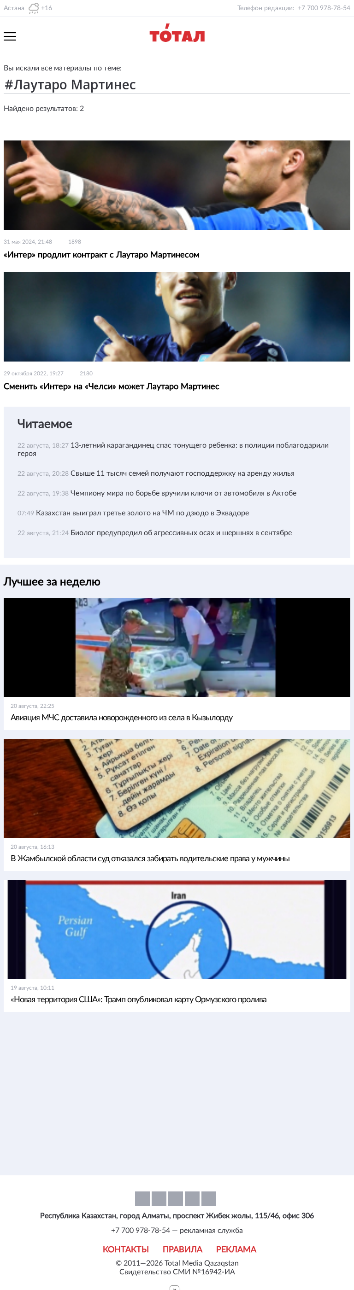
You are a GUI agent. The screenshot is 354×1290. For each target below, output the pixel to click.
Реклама (236, 1250)
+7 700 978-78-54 (324, 8)
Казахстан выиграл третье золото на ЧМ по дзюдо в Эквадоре (142, 513)
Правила (182, 1250)
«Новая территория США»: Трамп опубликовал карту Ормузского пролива (138, 1000)
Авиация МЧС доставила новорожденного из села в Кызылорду (121, 718)
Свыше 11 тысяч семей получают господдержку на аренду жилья (183, 473)
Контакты (126, 1250)
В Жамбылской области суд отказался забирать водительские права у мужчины (150, 859)
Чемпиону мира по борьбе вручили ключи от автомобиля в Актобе (183, 493)
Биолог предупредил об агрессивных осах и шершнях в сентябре (181, 533)
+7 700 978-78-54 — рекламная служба (177, 1230)
